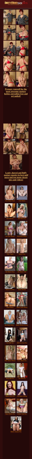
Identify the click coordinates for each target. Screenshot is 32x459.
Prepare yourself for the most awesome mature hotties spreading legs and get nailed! (16, 92)
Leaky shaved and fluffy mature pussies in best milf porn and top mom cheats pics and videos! (16, 176)
